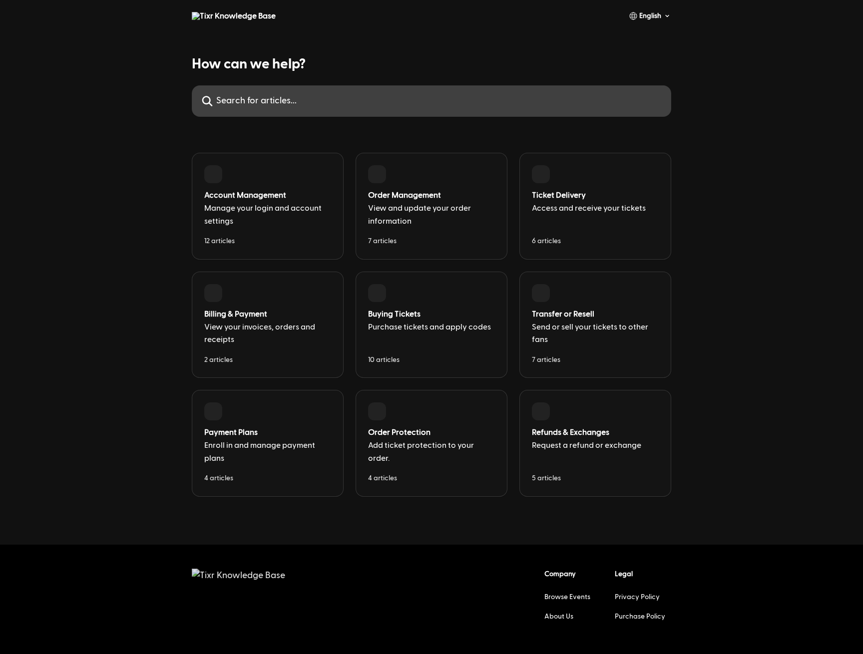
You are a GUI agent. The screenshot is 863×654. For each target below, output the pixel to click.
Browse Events (567, 597)
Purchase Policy (640, 616)
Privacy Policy (637, 597)
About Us (558, 616)
